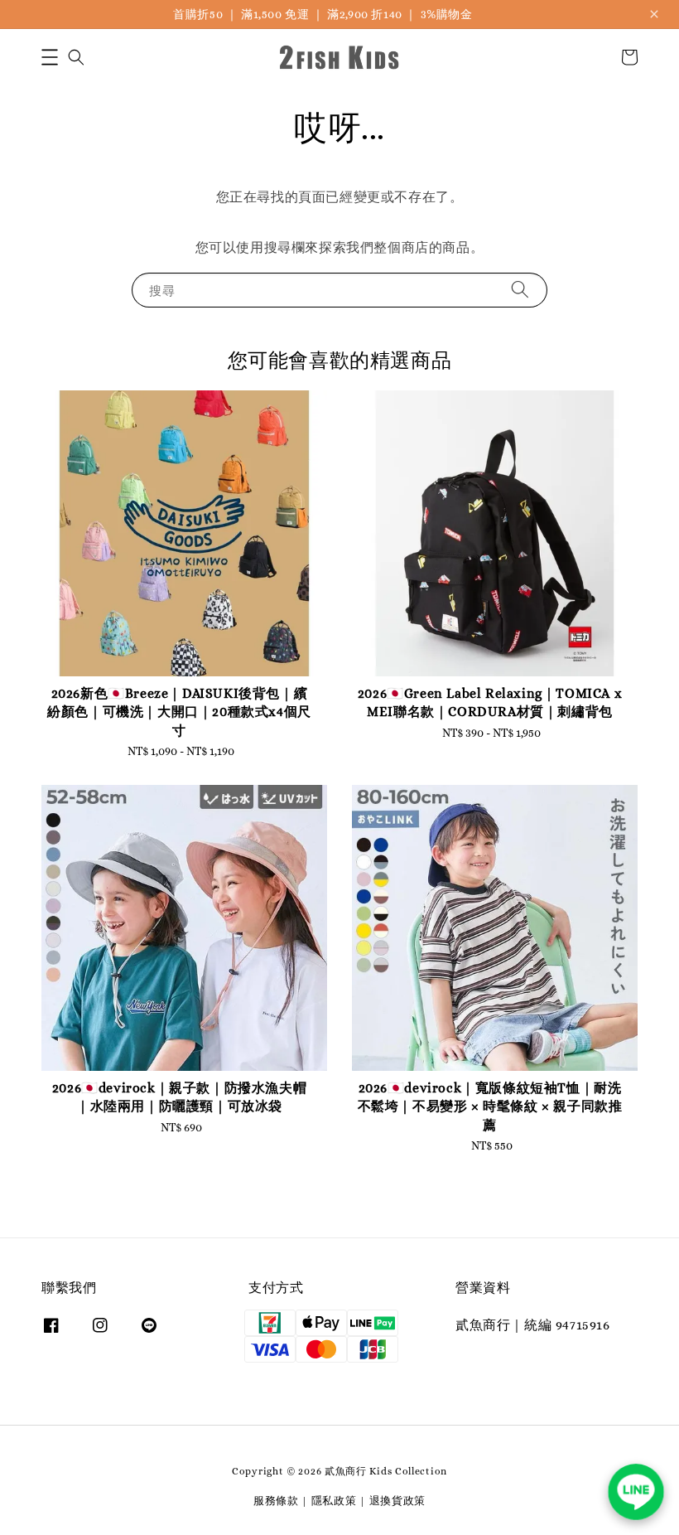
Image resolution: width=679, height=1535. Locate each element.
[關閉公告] (654, 14)
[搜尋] (520, 290)
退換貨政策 (397, 1500)
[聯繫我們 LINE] (635, 1491)
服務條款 (276, 1500)
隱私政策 (334, 1500)
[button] (49, 57)
